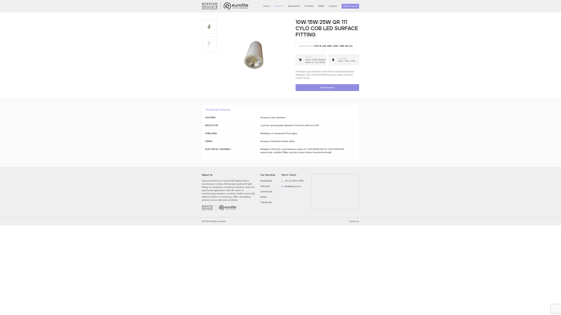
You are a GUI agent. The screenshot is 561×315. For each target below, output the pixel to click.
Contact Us (354, 221)
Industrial (265, 186)
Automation (294, 6)
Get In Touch (350, 6)
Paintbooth (266, 202)
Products (278, 6)
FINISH (208, 141)
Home (266, 6)
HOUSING (210, 117)
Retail (263, 197)
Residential (266, 180)
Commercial (266, 191)
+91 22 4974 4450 (294, 180)
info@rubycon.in (293, 186)
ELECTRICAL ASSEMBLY (218, 149)
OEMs (321, 6)
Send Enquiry (327, 87)
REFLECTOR (211, 125)
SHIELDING (211, 133)
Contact (333, 6)
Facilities (309, 6)
